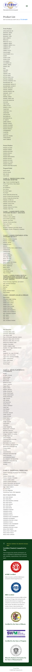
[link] (10, 5)
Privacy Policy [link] (16, 668)
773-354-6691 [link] (24, 19)
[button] (26, 6)
